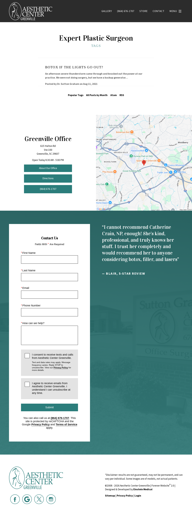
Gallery (107, 11)
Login (138, 495)
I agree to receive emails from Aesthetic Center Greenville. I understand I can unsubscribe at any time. (51, 388)
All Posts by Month (97, 95)
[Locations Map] (144, 162)
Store (143, 11)
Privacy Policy (61, 367)
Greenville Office (48, 139)
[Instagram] (51, 499)
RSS (122, 95)
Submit (49, 407)
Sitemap (110, 495)
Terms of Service (66, 424)
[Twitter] (39, 499)
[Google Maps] (27, 499)
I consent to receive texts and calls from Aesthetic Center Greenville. (52, 362)
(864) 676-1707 (60, 418)
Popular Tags (75, 95)
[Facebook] (15, 499)
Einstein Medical (142, 489)
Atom (113, 95)
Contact (158, 11)
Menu (173, 11)
